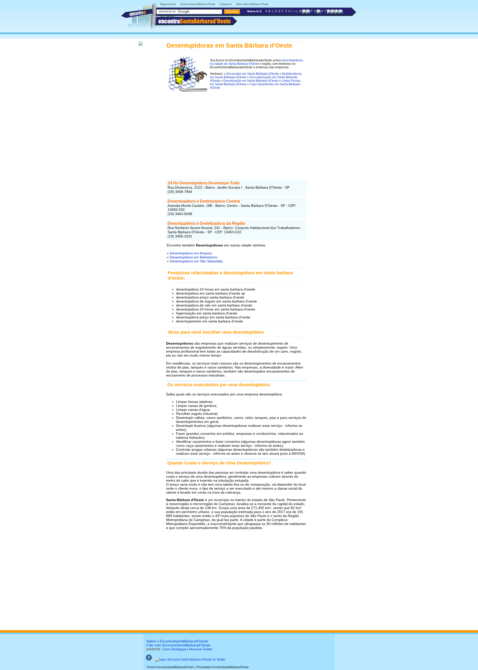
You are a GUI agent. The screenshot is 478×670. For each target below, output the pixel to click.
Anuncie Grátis (200, 649)
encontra (194, 21)
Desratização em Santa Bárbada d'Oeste (250, 80)
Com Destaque (174, 649)
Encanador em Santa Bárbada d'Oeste (253, 73)
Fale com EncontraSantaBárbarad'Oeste (178, 645)
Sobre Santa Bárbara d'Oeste (252, 3)
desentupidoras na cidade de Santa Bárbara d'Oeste (256, 62)
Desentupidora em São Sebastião (196, 261)
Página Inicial (168, 3)
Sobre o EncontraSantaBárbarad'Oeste (177, 641)
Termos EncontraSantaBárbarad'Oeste (169, 667)
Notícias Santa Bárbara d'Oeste (197, 3)
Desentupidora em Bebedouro (193, 257)
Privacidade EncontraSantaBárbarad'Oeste (223, 667)
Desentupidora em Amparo (191, 253)
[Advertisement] (236, 129)
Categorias (226, 3)
